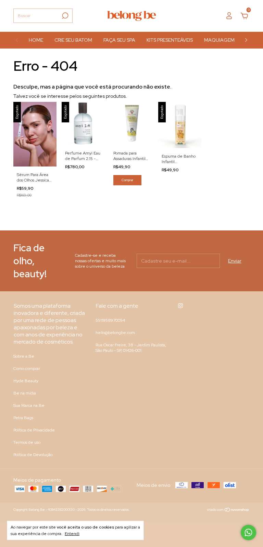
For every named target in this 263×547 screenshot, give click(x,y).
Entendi (72, 533)
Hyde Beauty (25, 381)
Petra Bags (23, 418)
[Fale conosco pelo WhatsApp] (248, 532)
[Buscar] (64, 16)
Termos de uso (26, 442)
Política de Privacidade (34, 430)
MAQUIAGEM (219, 40)
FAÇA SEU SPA (119, 40)
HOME (36, 40)
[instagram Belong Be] (180, 305)
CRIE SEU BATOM (73, 40)
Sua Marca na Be (29, 405)
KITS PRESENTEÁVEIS (170, 40)
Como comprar (26, 368)
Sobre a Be (23, 356)
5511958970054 (110, 320)
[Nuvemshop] (228, 510)
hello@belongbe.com (115, 332)
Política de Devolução (32, 454)
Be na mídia (24, 393)
